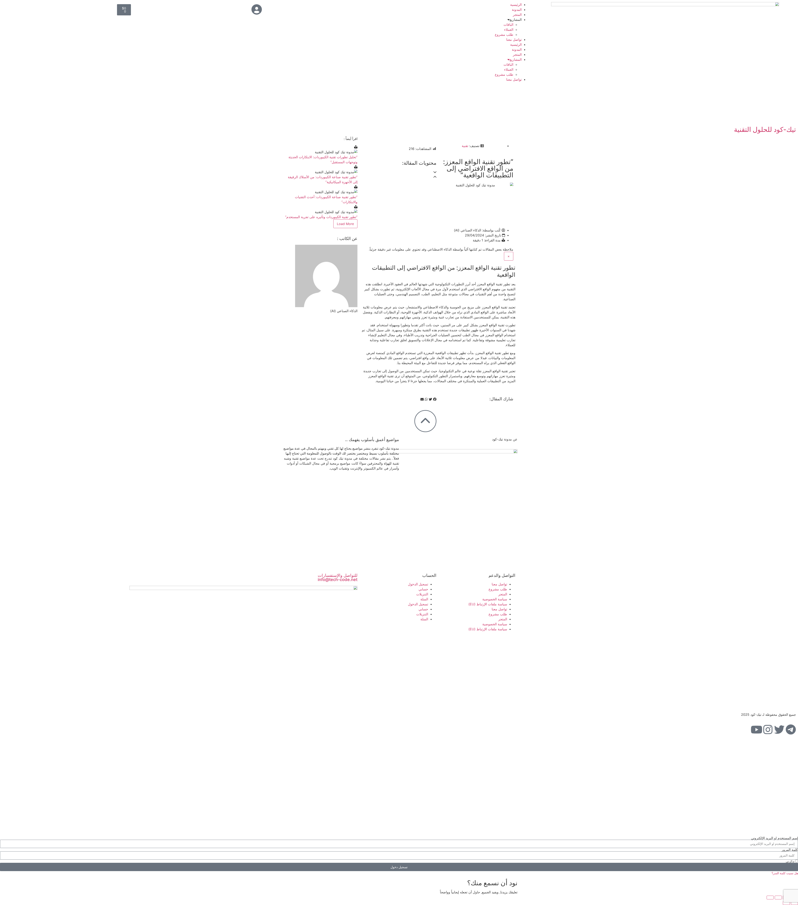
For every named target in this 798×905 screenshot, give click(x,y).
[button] (400, 171)
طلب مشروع (504, 34)
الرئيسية (516, 4)
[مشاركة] (778, 897)
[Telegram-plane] (791, 729)
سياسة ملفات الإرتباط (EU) (487, 604)
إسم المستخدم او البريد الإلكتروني (774, 838)
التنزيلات (422, 594)
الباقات (508, 24)
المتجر (517, 14)
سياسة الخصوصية (494, 599)
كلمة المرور (790, 849)
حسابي (423, 589)
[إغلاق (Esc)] (770, 897)
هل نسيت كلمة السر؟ (785, 873)
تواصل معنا (514, 39)
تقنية (465, 146)
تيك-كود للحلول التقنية (765, 129)
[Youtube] (756, 729)
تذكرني (790, 861)
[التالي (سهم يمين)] (786, 903)
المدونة (517, 9)
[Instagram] (768, 729)
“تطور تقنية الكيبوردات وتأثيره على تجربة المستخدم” (321, 217)
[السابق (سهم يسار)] (794, 903)
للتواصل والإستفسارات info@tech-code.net (337, 577)
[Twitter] (779, 729)
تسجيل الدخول (418, 584)
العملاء (508, 29)
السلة (424, 599)
